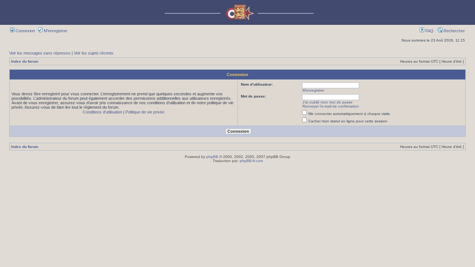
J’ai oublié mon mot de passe (327, 102)
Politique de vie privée (144, 112)
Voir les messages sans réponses (40, 53)
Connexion (24, 31)
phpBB (212, 157)
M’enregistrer (55, 31)
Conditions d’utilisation (102, 112)
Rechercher (453, 31)
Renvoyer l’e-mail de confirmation (330, 106)
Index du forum (24, 61)
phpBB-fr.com (251, 161)
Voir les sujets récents (94, 53)
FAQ (428, 31)
